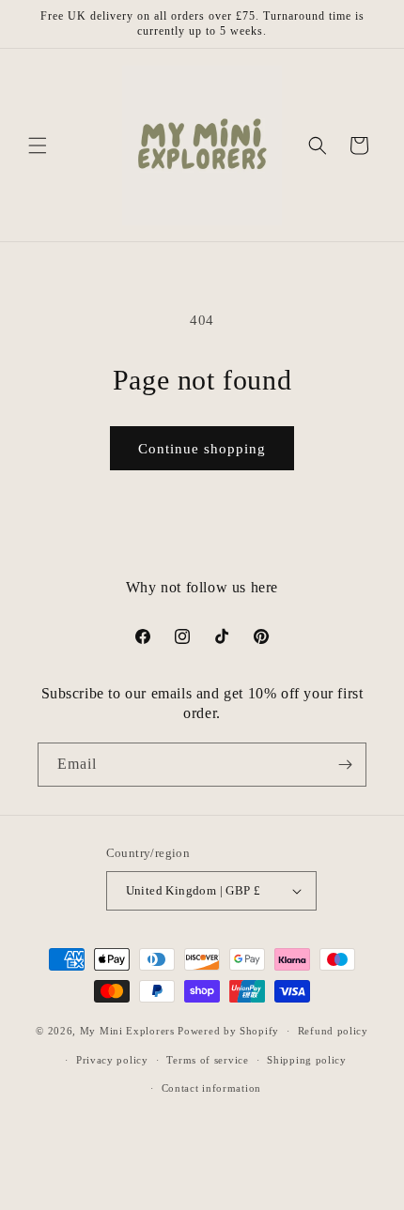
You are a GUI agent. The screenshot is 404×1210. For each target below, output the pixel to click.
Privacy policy (112, 1059)
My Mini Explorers (127, 1030)
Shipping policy (307, 1059)
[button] (37, 145)
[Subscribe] (344, 765)
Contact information (211, 1088)
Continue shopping (202, 448)
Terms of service (207, 1059)
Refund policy (333, 1030)
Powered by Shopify (228, 1030)
